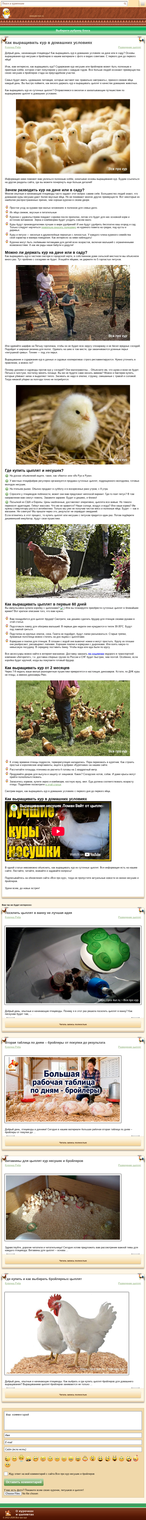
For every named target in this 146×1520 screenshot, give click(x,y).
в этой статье (53, 784)
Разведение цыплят (129, 47)
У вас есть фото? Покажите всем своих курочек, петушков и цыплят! (44, 1490)
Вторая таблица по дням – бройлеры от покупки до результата (55, 1042)
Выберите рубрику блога (73, 30)
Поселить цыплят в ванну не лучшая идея (38, 913)
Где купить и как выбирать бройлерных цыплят (43, 1279)
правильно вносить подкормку (58, 227)
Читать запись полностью (73, 1024)
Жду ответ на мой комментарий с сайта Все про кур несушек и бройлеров (51, 1473)
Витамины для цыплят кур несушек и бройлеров (44, 1161)
